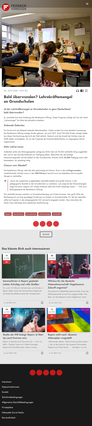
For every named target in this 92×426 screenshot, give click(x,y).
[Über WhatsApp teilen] (49, 224)
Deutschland (18, 214)
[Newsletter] (59, 372)
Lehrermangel (44, 214)
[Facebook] (32, 372)
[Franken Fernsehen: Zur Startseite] (14, 7)
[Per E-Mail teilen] (56, 224)
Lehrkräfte (57, 214)
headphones (77, 90)
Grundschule (31, 214)
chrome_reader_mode (82, 90)
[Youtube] (46, 372)
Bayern (8, 214)
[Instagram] (39, 372)
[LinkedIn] (53, 372)
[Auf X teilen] (43, 224)
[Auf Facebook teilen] (36, 224)
